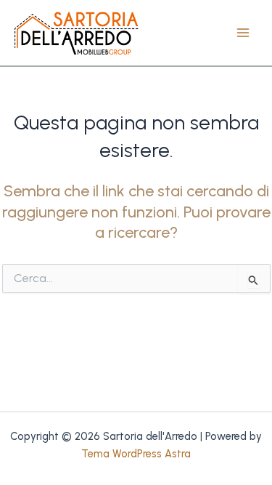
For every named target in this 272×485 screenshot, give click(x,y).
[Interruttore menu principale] (242, 32)
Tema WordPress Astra (136, 453)
